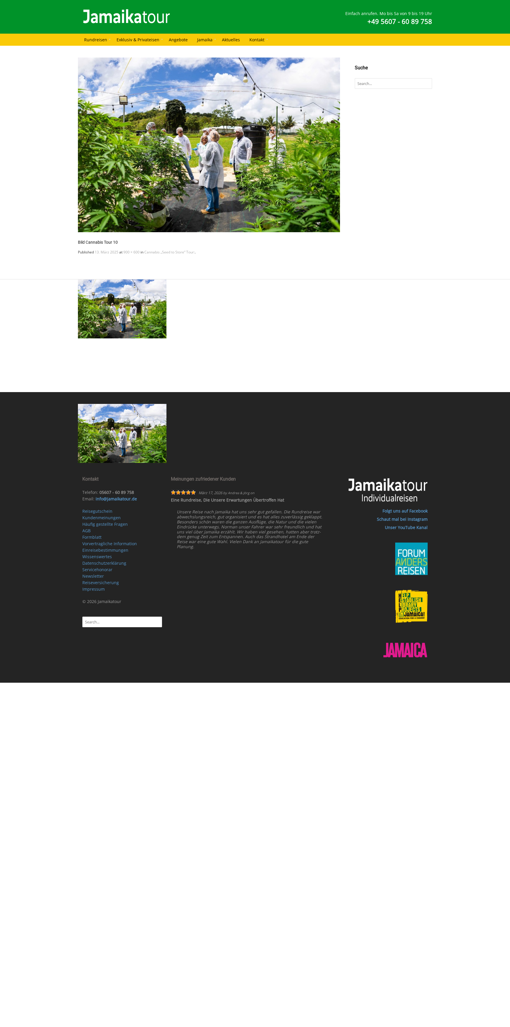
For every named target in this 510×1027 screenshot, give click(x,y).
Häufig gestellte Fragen (105, 524)
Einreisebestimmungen (105, 550)
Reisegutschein (97, 511)
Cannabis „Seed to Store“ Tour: (169, 252)
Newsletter (93, 576)
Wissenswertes (97, 556)
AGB (86, 530)
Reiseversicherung (100, 582)
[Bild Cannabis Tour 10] (209, 145)
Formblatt (92, 537)
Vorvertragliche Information (109, 543)
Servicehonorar (97, 569)
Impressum (93, 589)
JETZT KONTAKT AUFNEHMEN (262, 384)
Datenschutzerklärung (104, 563)
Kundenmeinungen (101, 517)
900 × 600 (131, 252)
